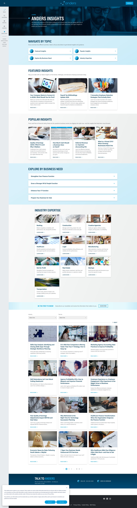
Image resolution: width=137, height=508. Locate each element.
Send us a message (105, 481)
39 (76, 469)
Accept (50, 502)
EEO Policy (93, 505)
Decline (62, 502)
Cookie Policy (85, 505)
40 (79, 469)
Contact (129, 3)
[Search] (4, 3)
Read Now (33, 107)
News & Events (4, 40)
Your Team (4, 44)
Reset (115, 322)
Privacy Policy (51, 494)
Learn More (40, 232)
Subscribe (103, 306)
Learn (4, 42)
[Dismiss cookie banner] (66, 488)
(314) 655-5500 (89, 481)
